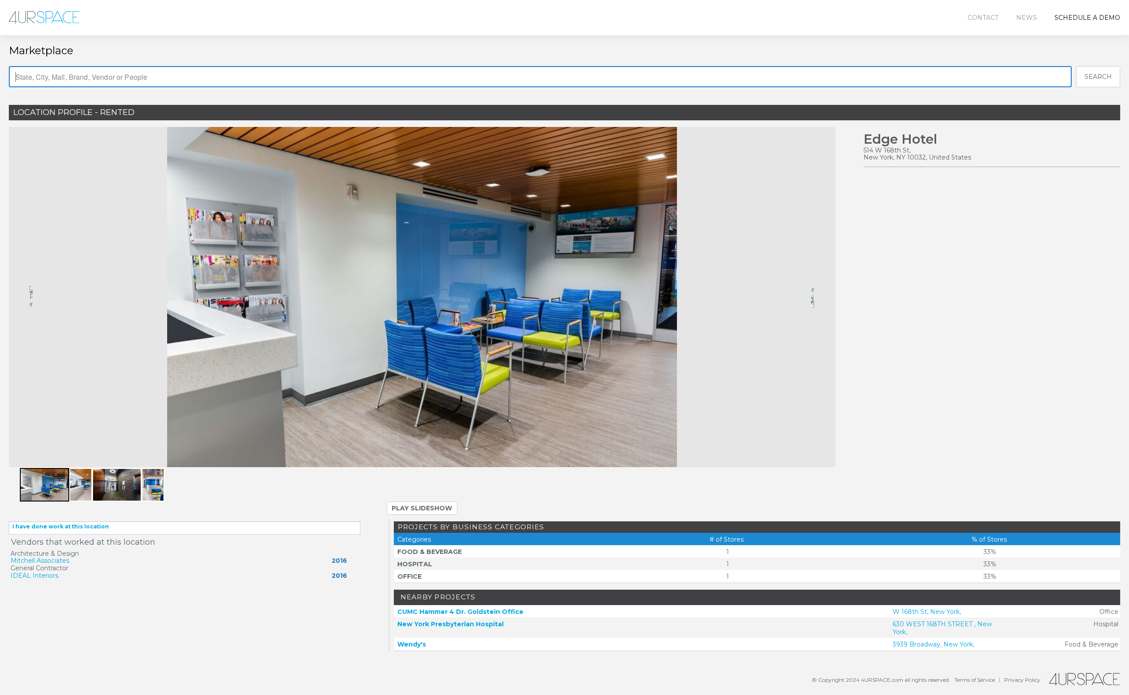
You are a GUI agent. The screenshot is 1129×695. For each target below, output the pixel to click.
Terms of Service (974, 679)
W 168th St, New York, (927, 612)
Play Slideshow (422, 508)
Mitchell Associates (40, 561)
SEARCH (1098, 77)
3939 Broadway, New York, (933, 644)
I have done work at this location (60, 526)
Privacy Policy (1022, 679)
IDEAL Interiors (34, 576)
